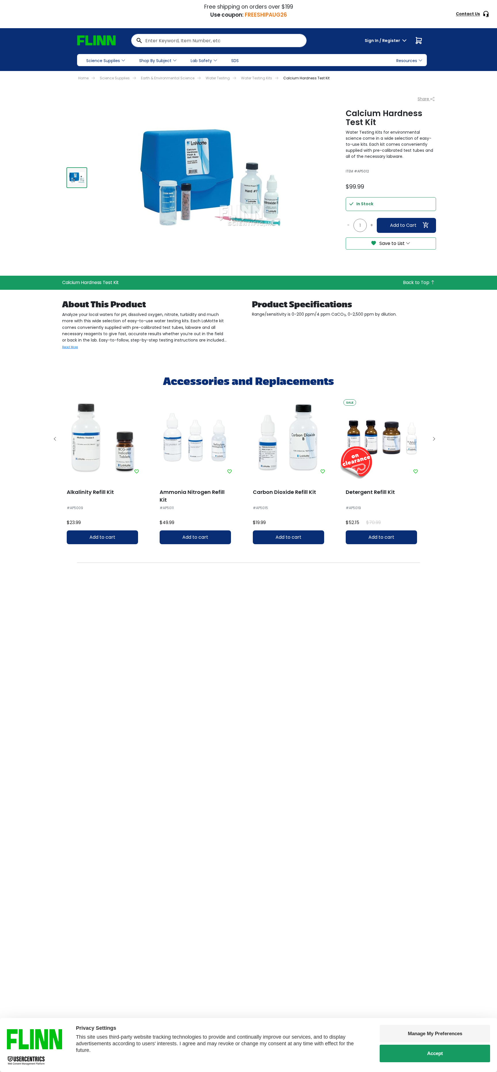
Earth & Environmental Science (167, 78)
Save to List (392, 243)
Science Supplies (103, 61)
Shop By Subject (155, 61)
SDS (235, 61)
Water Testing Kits (256, 78)
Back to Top (416, 282)
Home (83, 78)
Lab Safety (201, 61)
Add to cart (102, 537)
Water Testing (218, 78)
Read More (70, 347)
